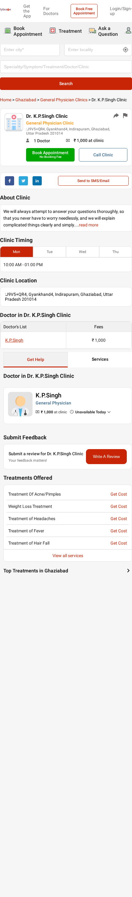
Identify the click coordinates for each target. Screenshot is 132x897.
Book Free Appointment (84, 11)
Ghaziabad (25, 99)
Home (5, 99)
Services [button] (100, 359)
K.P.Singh (14, 340)
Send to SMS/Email (93, 181)
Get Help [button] (35, 359)
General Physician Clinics (63, 99)
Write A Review (106, 456)
